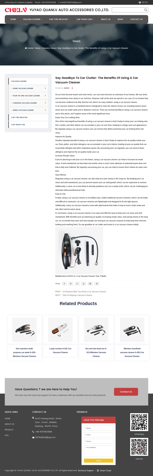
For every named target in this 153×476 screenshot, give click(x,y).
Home (13, 19)
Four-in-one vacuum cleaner (26, 95)
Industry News (49, 48)
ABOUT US (9, 424)
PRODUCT (9, 429)
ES (147, 2)
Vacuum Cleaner (32, 19)
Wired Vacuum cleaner (23, 110)
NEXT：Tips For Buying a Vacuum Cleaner (73, 295)
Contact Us (136, 19)
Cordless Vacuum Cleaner (25, 103)
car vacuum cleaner (128, 102)
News (120, 19)
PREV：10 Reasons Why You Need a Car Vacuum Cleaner (80, 292)
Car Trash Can (84, 19)
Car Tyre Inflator (58, 19)
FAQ (6, 435)
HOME (7, 418)
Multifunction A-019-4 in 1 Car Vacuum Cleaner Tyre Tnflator (80, 276)
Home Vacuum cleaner (23, 88)
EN (143, 2)
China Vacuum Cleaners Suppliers (19, 2)
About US (105, 19)
